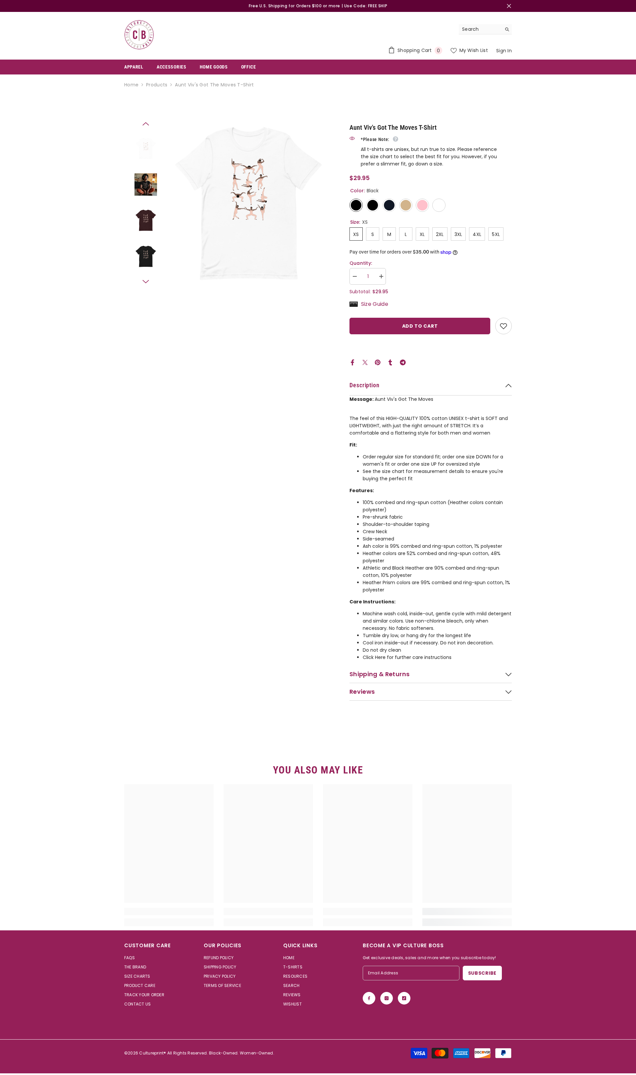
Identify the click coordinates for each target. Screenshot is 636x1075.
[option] (248, 203)
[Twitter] (365, 362)
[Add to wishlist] (503, 326)
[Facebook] (352, 362)
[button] (146, 124)
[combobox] (480, 29)
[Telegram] (403, 362)
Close (509, 6)
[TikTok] (404, 998)
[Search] (485, 29)
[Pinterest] (378, 362)
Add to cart (420, 326)
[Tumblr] (390, 362)
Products (156, 84)
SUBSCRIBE (482, 973)
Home (131, 84)
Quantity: (360, 263)
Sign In (504, 50)
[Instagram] (386, 998)
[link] (169, 911)
